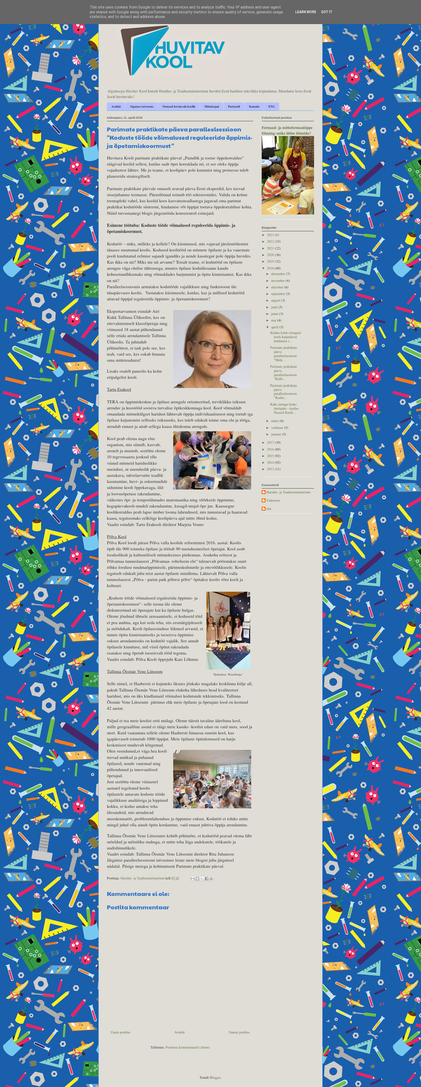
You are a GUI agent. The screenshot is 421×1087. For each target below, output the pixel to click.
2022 (271, 241)
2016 (271, 449)
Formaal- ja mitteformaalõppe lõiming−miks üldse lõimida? (287, 130)
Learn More (305, 12)
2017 (271, 442)
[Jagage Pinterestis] (211, 878)
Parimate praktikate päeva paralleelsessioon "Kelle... (283, 372)
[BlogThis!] (197, 878)
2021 (271, 248)
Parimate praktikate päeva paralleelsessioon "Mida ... (283, 353)
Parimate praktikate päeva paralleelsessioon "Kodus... (283, 391)
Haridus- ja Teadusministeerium (288, 492)
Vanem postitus (239, 1032)
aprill (275, 327)
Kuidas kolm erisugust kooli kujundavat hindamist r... (285, 336)
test (269, 509)
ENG (271, 106)
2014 (271, 462)
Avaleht (116, 106)
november (278, 280)
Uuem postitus (120, 1032)
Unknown (273, 500)
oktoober (277, 287)
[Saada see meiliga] (192, 878)
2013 (271, 469)
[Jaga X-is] (202, 878)
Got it (326, 12)
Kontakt (254, 106)
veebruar (277, 427)
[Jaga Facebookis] (206, 878)
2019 (271, 261)
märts (275, 420)
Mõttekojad (211, 106)
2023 (271, 234)
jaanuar (276, 434)
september (278, 293)
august (276, 300)
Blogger (215, 1077)
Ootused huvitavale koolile (179, 106)
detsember (278, 273)
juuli (274, 307)
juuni (275, 313)
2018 (271, 268)
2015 (271, 455)
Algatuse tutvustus (141, 106)
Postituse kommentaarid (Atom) (188, 1047)
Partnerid (234, 106)
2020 (271, 254)
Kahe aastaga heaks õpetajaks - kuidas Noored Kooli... (284, 408)
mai (274, 320)
